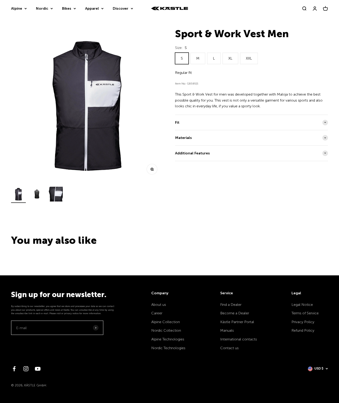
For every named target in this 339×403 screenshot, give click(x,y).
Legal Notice (302, 304)
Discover (120, 8)
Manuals (227, 330)
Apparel (92, 8)
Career (156, 313)
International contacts (238, 339)
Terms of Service (305, 313)
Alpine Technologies (167, 339)
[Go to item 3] (55, 195)
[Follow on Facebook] (14, 369)
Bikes (66, 8)
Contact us (229, 348)
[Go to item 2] (37, 195)
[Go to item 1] (18, 195)
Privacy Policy (302, 322)
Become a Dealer (234, 313)
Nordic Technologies (168, 348)
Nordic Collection (166, 330)
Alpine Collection (165, 322)
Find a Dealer (230, 304)
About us (158, 304)
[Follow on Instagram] (26, 369)
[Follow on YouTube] (38, 369)
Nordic (42, 8)
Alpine (16, 8)
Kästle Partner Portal (237, 322)
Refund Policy (302, 330)
